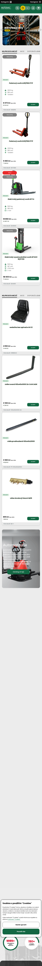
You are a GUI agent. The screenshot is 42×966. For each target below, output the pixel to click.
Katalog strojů (18, 572)
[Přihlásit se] (33, 8)
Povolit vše (21, 932)
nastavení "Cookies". (14, 919)
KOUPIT (33, 104)
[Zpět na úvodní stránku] (6, 8)
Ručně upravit (21, 925)
